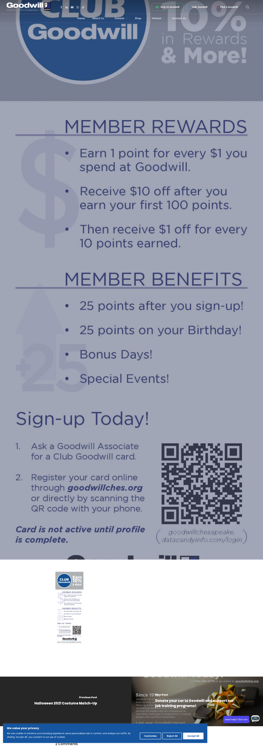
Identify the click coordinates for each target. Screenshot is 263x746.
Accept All (193, 735)
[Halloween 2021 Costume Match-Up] (66, 701)
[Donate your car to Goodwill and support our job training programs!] (197, 701)
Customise (150, 735)
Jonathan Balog (112, 326)
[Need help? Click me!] (255, 720)
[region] (105, 733)
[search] (247, 7)
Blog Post (131, 307)
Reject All (172, 735)
